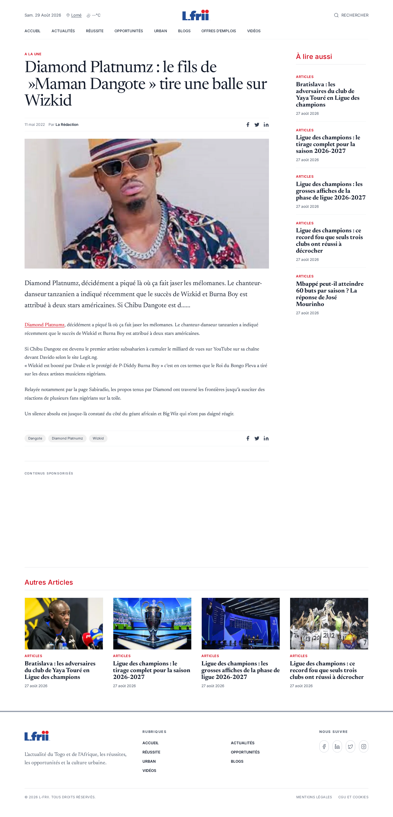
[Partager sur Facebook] (248, 124)
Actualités (63, 31)
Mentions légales (314, 797)
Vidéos (254, 31)
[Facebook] (324, 746)
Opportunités (129, 31)
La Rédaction (67, 124)
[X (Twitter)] (350, 746)
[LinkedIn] (337, 746)
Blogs (184, 31)
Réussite (94, 31)
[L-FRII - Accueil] (196, 15)
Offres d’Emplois (218, 31)
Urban (160, 31)
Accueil (33, 31)
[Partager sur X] (257, 124)
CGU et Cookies (353, 797)
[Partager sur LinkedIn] (266, 124)
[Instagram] (363, 746)
